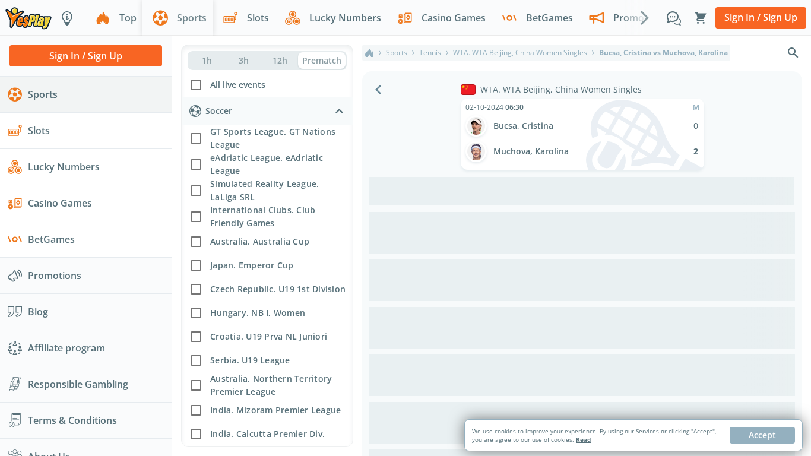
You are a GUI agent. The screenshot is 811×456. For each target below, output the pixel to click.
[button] (267, 83)
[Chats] (674, 18)
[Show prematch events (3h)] (243, 60)
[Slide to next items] (645, 17)
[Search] (793, 53)
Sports (396, 53)
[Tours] (67, 18)
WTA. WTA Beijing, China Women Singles (520, 53)
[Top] (369, 53)
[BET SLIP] (700, 18)
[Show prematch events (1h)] (207, 60)
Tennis (430, 53)
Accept (762, 435)
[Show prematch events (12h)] (280, 60)
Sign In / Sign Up (760, 17)
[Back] (378, 90)
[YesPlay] (28, 17)
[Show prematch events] (322, 60)
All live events (237, 84)
